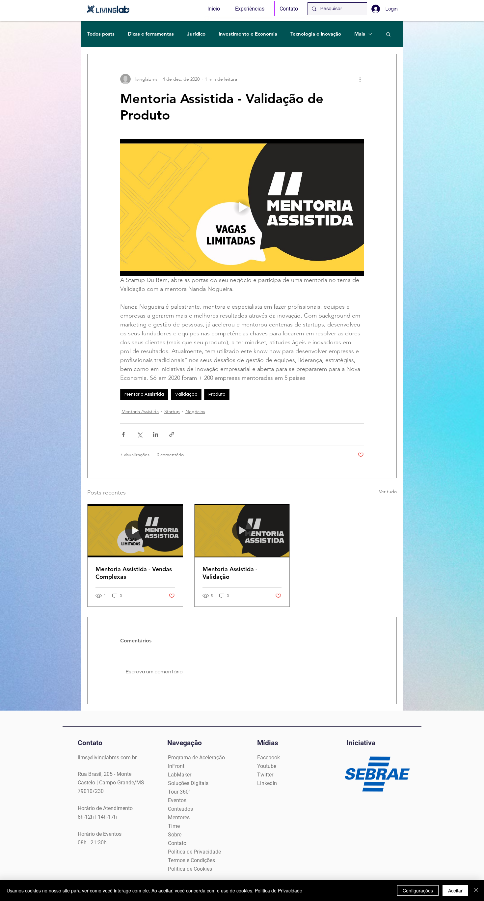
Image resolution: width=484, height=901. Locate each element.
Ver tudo (388, 491)
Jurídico (196, 34)
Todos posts (101, 34)
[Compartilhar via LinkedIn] (155, 434)
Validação (186, 394)
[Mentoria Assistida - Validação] (242, 530)
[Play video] (242, 207)
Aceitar (455, 890)
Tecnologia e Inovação (315, 34)
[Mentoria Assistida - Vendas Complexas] (135, 530)
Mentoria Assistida (144, 394)
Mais (359, 34)
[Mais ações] (360, 79)
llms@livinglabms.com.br (107, 757)
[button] (388, 34)
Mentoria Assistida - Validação (229, 572)
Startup (172, 411)
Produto (216, 394)
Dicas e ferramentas (151, 34)
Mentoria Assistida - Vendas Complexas (133, 572)
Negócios (195, 411)
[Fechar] (476, 890)
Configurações (418, 890)
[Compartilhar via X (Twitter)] (139, 434)
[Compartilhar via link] (172, 434)
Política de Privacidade (278, 890)
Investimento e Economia (248, 34)
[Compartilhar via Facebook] (123, 434)
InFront (176, 766)
